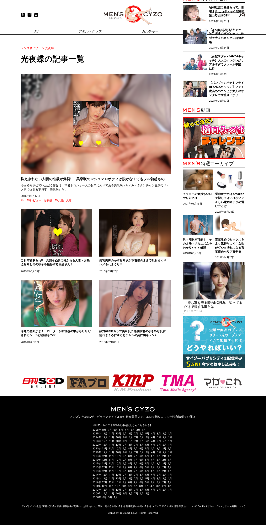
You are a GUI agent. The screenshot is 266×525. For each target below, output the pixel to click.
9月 (125, 433)
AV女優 (59, 200)
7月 (110, 429)
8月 (104, 429)
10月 (118, 433)
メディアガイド (160, 506)
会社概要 (57, 506)
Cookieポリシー (206, 506)
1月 (144, 429)
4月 (127, 429)
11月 (111, 433)
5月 (121, 429)
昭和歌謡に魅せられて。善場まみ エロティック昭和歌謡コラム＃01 (227, 11)
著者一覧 (47, 506)
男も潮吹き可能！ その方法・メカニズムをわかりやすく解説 (197, 243)
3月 (133, 429)
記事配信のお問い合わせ (138, 506)
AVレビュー (34, 200)
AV (22, 200)
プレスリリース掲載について (230, 506)
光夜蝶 (48, 200)
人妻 (69, 200)
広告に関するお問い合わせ (111, 506)
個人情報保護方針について (183, 506)
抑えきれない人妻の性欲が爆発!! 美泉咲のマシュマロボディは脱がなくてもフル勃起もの (93, 179)
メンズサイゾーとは (31, 506)
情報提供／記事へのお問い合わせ (80, 506)
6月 (115, 429)
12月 (104, 433)
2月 (138, 429)
